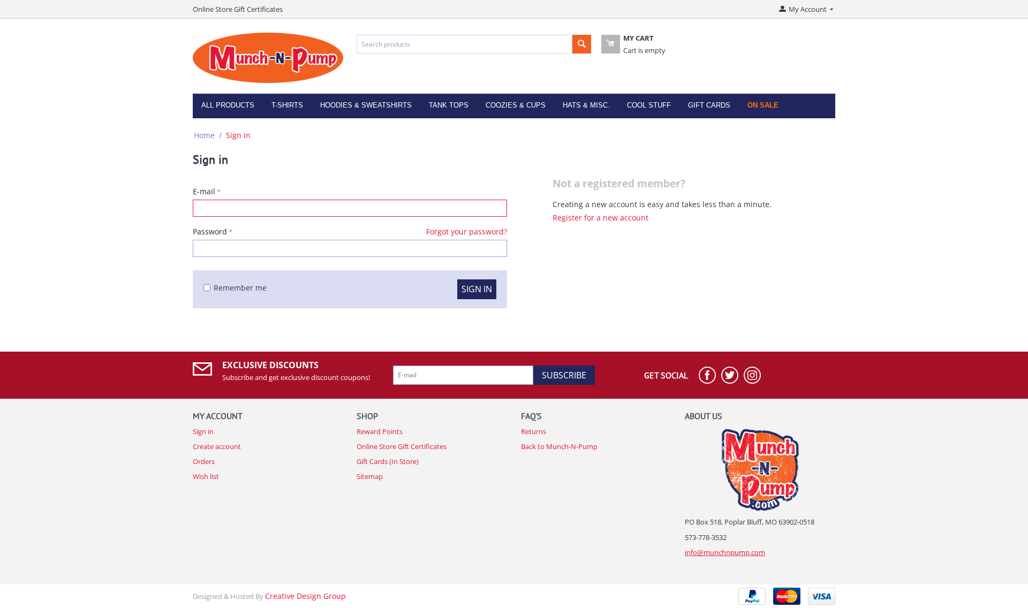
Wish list (206, 476)
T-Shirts (287, 105)
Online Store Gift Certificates (238, 9)
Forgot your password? (466, 231)
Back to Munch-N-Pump (559, 446)
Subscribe (564, 375)
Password (210, 231)
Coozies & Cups (516, 105)
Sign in (477, 289)
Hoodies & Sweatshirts (366, 105)
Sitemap (370, 476)
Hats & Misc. (586, 105)
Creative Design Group (305, 596)
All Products (227, 105)
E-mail (204, 191)
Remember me (240, 288)
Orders (204, 461)
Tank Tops (448, 105)
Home (204, 135)
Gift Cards (709, 105)
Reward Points (380, 431)
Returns (533, 431)
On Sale (762, 105)
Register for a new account (600, 217)
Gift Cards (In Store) (388, 461)
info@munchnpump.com (725, 552)
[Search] (581, 44)
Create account (217, 446)
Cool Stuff (649, 105)
